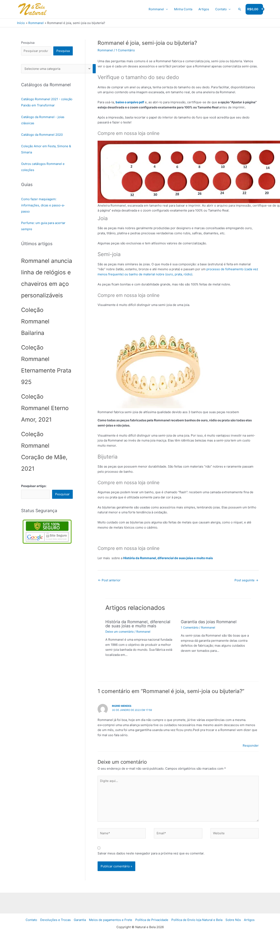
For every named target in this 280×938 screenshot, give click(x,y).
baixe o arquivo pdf (130, 102)
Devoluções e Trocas (55, 920)
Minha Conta (183, 9)
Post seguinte (246, 580)
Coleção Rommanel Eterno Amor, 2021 (45, 408)
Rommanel (156, 9)
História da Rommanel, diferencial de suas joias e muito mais (168, 558)
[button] (239, 9)
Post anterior (109, 580)
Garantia (80, 920)
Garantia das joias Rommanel (209, 621)
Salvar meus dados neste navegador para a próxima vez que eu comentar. (151, 853)
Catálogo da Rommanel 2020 (42, 135)
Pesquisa (27, 43)
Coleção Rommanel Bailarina (35, 321)
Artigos (203, 9)
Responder (251, 745)
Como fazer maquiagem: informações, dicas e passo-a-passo (43, 205)
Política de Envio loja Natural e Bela (196, 920)
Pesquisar (62, 494)
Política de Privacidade (151, 920)
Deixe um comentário (119, 631)
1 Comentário (125, 50)
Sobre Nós (233, 920)
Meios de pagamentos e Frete (110, 920)
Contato (221, 9)
